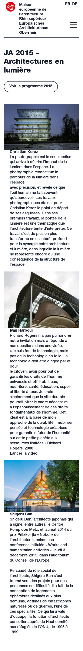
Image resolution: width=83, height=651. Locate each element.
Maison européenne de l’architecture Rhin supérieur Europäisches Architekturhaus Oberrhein (33, 19)
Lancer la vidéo (23, 454)
